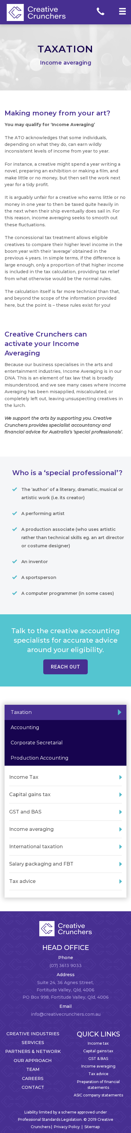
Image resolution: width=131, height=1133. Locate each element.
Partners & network (33, 1051)
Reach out (65, 667)
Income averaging (98, 1066)
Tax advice (98, 1073)
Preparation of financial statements (98, 1084)
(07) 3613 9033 (65, 965)
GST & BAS (98, 1058)
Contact (33, 1087)
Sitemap (92, 1126)
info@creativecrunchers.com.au (66, 1014)
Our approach (33, 1060)
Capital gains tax (98, 1051)
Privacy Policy (67, 1126)
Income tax (98, 1043)
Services (33, 1042)
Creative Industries (32, 1033)
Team (33, 1069)
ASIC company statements (98, 1095)
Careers (33, 1078)
